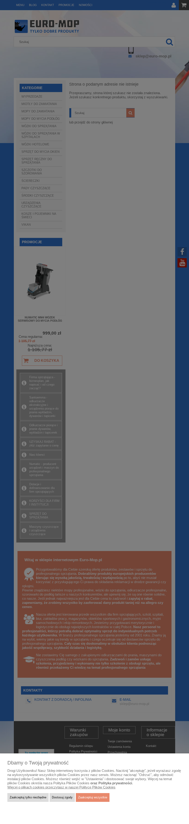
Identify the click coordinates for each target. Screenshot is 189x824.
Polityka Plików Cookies (71, 783)
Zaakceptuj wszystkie (92, 797)
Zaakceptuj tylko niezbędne (28, 797)
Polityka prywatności (115, 783)
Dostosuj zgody (62, 797)
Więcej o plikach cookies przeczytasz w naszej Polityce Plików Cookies (61, 787)
